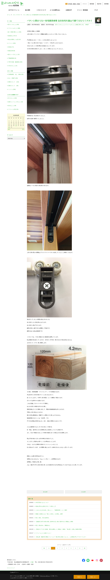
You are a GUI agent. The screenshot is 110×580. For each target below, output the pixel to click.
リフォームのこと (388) (14, 28)
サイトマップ (11, 568)
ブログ (96, 10)
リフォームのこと (70, 24)
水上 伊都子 (85, 24)
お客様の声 (69, 10)
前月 (9, 129)
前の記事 (45, 491)
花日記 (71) (11, 47)
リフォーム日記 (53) (13, 109)
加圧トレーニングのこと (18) (15, 101)
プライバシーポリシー (45, 576)
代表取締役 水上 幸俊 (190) (15, 74)
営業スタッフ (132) (13, 82)
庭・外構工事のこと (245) (14, 32)
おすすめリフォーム (14, 10)
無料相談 (92, 4)
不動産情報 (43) (12, 58)
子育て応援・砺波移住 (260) (15, 62)
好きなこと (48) (12, 105)
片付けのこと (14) (12, 65)
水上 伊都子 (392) (13, 78)
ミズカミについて (41, 10)
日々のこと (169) (12, 98)
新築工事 (78, 24)
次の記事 (83, 491)
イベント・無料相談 (82, 10)
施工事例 (27, 10)
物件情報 (106, 4)
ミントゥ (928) (12, 89)
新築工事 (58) (11, 50)
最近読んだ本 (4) (12, 35)
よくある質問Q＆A (55, 10)
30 (9, 127)
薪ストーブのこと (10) (13, 54)
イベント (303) (12, 43)
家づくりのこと (59, 24)
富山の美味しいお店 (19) (14, 39)
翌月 (23, 129)
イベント (85, 4)
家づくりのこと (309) (13, 24)
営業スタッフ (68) (13, 85)
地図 (32, 562)
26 (16, 125)
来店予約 (99, 4)
